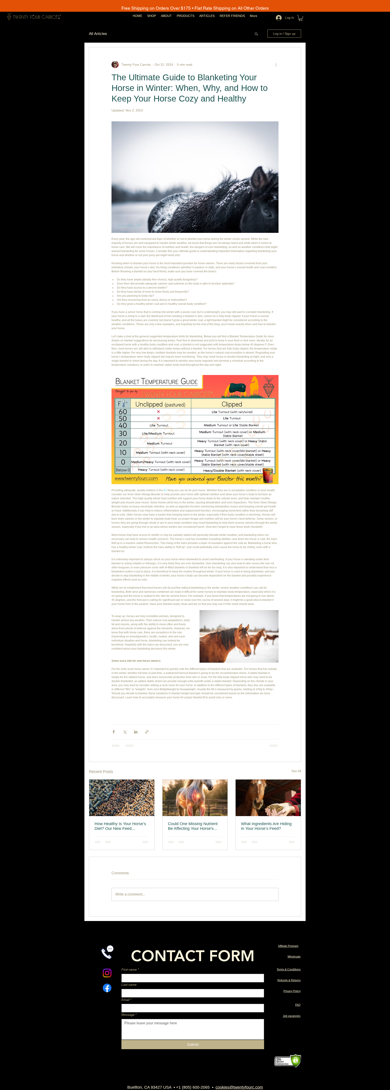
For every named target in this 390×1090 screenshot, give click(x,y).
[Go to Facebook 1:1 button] (107, 988)
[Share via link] (147, 732)
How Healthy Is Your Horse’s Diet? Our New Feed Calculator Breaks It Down (120, 826)
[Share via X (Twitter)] (125, 732)
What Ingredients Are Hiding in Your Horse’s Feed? (266, 826)
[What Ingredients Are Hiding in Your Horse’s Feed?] (268, 798)
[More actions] (276, 64)
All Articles (98, 34)
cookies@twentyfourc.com (239, 1087)
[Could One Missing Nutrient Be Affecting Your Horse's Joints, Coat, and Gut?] (195, 798)
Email (126, 1000)
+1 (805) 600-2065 (193, 1087)
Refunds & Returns (289, 980)
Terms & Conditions (289, 969)
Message (129, 1014)
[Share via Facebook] (113, 732)
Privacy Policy (292, 991)
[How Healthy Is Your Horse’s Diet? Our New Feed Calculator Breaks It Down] (121, 798)
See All (296, 771)
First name (130, 969)
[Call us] (107, 952)
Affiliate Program (288, 946)
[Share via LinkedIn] (136, 732)
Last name (129, 984)
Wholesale (294, 956)
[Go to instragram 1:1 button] (107, 973)
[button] (300, 18)
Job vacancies (291, 1016)
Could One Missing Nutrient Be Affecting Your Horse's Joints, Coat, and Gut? (193, 826)
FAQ (297, 1005)
